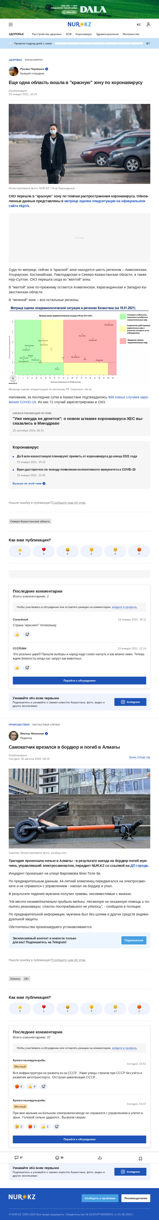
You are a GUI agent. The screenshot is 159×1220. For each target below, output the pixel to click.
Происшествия (19, 724)
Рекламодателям (135, 1198)
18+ (26, 978)
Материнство (131, 34)
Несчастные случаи (46, 724)
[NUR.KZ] (79, 24)
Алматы (15, 978)
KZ (139, 24)
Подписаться (133, 940)
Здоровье (16, 34)
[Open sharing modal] (99, 1157)
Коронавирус (84, 34)
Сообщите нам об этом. (69, 502)
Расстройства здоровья (47, 34)
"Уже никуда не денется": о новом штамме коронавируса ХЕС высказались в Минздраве (78, 420)
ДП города (139, 866)
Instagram (133, 702)
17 (115, 1011)
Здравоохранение (107, 34)
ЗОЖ (69, 34)
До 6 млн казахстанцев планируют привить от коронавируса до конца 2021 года (77, 456)
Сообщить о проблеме (100, 1198)
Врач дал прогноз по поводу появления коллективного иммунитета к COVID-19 (76, 469)
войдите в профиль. (124, 607)
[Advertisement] (79, 237)
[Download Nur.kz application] (79, 9)
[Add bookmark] (140, 1158)
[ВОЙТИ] (148, 24)
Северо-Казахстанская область (30, 521)
